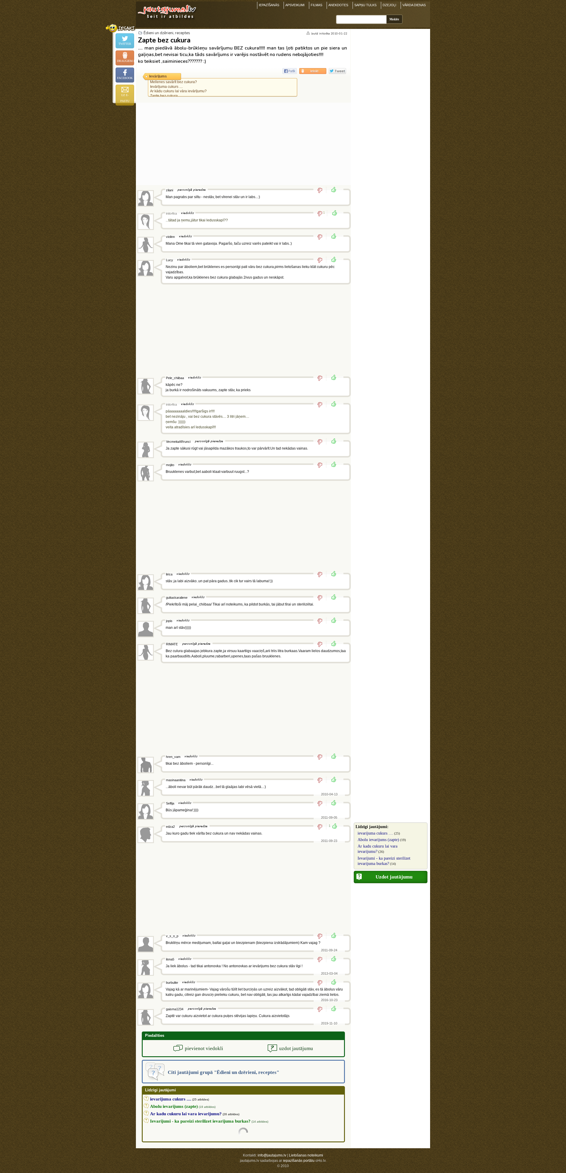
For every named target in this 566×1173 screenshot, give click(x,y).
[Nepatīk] (321, 190)
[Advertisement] (243, 144)
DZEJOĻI (389, 5)
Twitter (125, 43)
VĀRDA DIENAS (414, 5)
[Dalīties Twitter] (337, 71)
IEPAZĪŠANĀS (269, 5)
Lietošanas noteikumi (306, 1155)
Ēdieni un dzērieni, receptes (167, 33)
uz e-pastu (124, 98)
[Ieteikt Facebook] (289, 71)
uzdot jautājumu (296, 1048)
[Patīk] (332, 190)
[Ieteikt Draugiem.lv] (312, 71)
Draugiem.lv (125, 60)
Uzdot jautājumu (394, 877)
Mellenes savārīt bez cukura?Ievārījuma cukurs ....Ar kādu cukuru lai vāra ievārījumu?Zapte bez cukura (178, 89)
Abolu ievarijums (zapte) (378, 840)
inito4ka (324, 34)
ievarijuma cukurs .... (375, 833)
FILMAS (316, 5)
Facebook (125, 78)
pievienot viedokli (204, 1048)
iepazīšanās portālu (299, 1161)
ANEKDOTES (338, 5)
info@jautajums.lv (272, 1155)
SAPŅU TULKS (365, 5)
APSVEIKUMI (295, 5)
